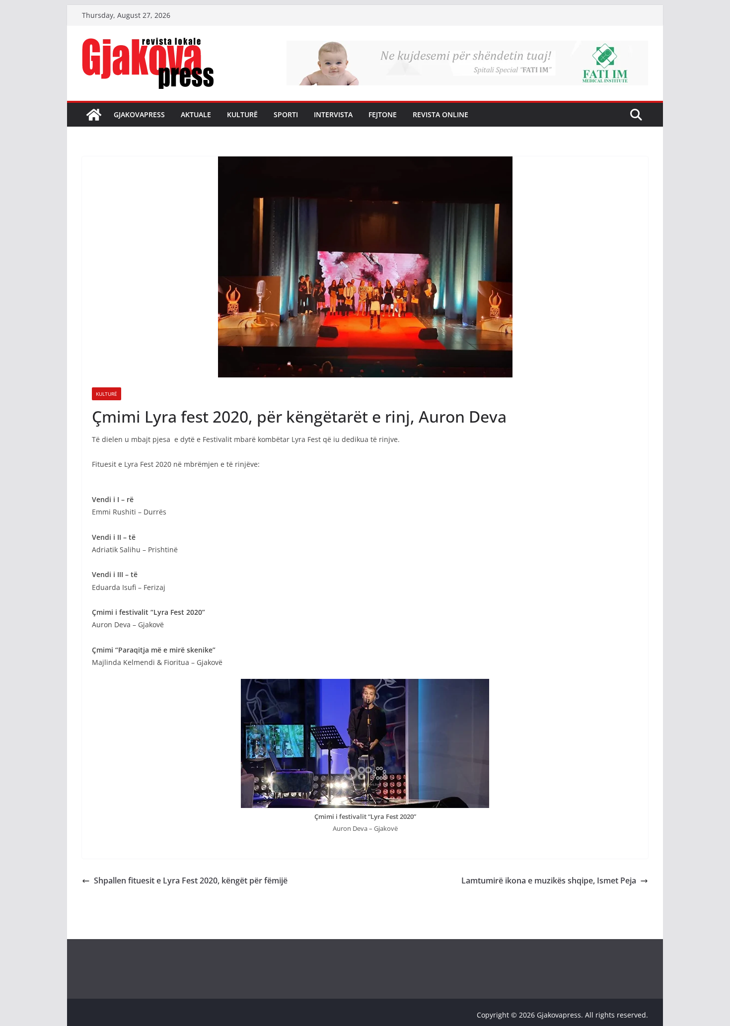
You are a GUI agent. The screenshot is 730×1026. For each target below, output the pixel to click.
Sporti (286, 114)
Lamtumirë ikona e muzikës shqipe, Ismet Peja (548, 880)
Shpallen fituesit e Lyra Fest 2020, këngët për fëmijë (191, 880)
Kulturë (242, 114)
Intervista (333, 114)
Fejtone (382, 114)
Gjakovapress (139, 114)
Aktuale (196, 114)
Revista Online (440, 114)
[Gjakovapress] (94, 115)
